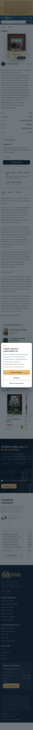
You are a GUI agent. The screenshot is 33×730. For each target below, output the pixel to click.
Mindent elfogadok (16, 372)
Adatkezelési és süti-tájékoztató (13, 367)
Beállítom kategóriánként (16, 383)
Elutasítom (16, 378)
